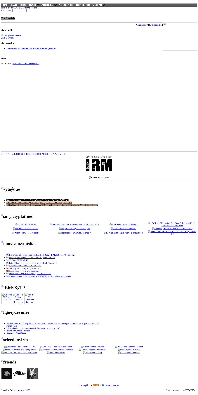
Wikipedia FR (142, 25)
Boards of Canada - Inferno (18, 331)
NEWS (13, 5)
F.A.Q (82, 385)
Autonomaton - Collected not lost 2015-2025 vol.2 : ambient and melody (40, 276)
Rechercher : (6, 10)
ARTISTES (6, 154)
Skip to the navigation (10, 8)
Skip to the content (29, 8)
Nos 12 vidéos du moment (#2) (26, 63)
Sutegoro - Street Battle (16, 333)
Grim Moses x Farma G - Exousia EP (25, 266)
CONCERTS (83, 5)
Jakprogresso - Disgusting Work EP (24, 268)
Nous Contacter (112, 385)
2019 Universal (11, 36)
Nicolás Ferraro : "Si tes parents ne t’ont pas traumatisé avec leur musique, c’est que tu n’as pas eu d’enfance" (52, 323)
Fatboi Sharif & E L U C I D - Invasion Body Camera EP (33, 263)
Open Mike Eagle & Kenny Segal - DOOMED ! (30, 273)
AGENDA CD (66, 5)
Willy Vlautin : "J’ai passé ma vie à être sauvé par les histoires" (33, 328)
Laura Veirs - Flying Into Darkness (24, 271)
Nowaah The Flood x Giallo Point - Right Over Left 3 (32, 257)
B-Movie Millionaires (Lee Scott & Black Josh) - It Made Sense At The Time (42, 255)
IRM (4, 5)
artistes (21, 390)
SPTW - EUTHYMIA (18, 260)
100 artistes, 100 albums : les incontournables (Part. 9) (30, 48)
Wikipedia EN (156, 25)
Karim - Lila (11, 326)
